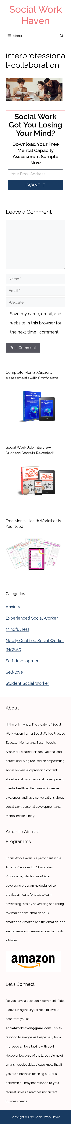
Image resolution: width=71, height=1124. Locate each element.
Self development (23, 660)
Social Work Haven (35, 15)
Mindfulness (17, 629)
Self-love (14, 672)
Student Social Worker (27, 683)
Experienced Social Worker (32, 618)
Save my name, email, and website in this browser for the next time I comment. (35, 322)
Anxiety (13, 606)
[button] (61, 36)
